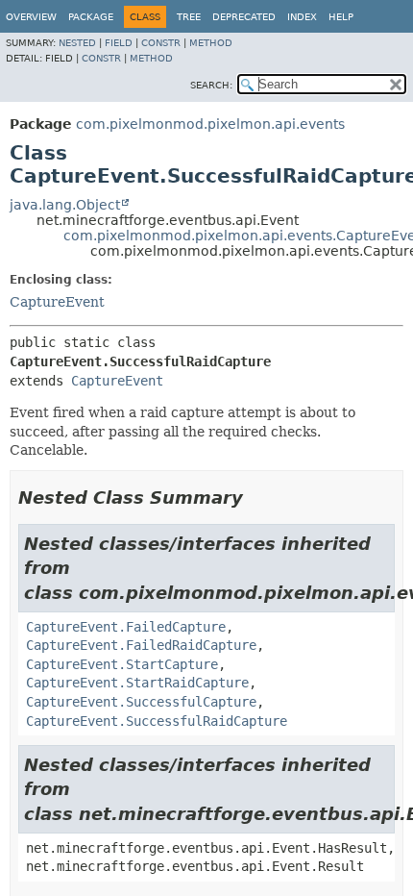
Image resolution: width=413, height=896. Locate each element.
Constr (161, 42)
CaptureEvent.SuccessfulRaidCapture (156, 721)
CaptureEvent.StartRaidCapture (137, 682)
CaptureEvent (57, 302)
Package (90, 17)
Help (340, 17)
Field (119, 42)
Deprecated (244, 17)
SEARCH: (211, 85)
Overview (31, 17)
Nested (77, 42)
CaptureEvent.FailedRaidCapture (141, 645)
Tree (189, 17)
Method (210, 42)
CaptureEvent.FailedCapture (126, 627)
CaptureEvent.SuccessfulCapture (141, 701)
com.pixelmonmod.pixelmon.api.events (210, 124)
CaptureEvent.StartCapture (122, 664)
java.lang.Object (65, 204)
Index (302, 17)
